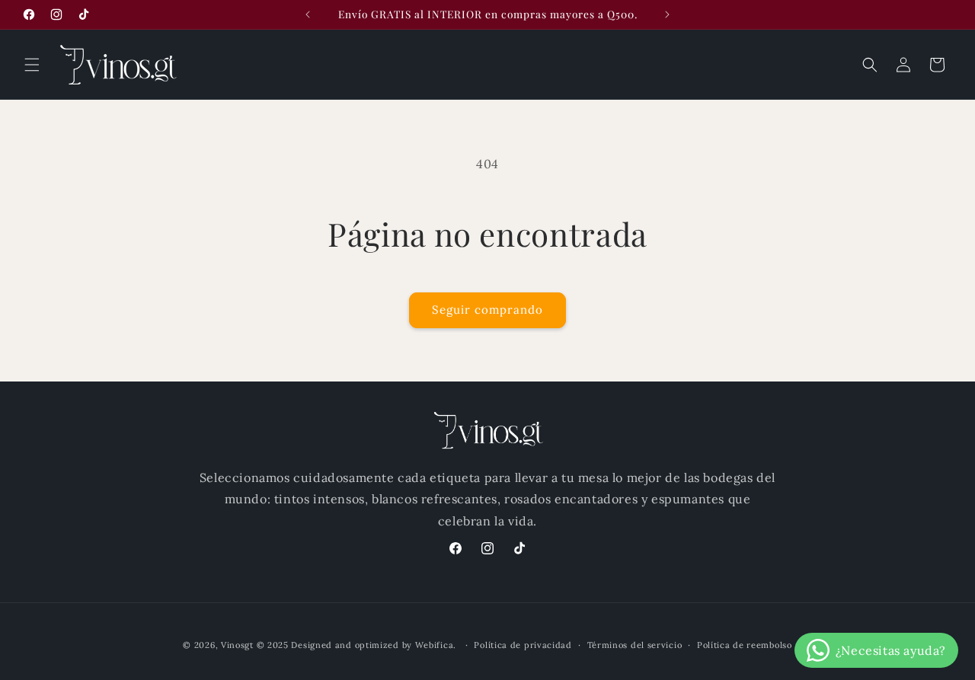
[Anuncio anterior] (307, 14)
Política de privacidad (522, 645)
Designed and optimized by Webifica (372, 645)
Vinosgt (237, 645)
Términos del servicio (634, 645)
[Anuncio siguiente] (667, 14)
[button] (32, 64)
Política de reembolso (744, 645)
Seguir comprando (487, 309)
